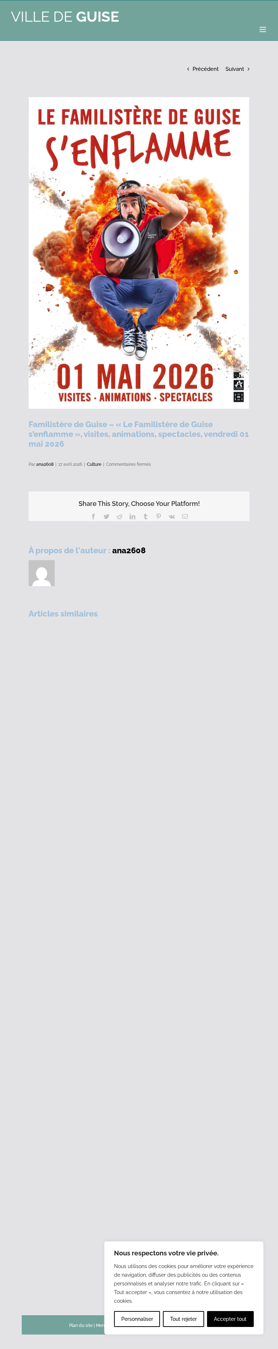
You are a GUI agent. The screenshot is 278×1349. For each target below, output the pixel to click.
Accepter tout (230, 1319)
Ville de (65, 16)
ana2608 (45, 464)
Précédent (206, 69)
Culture (94, 464)
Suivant (235, 69)
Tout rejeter (183, 1319)
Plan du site (81, 1325)
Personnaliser (137, 1319)
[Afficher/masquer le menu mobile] (263, 29)
